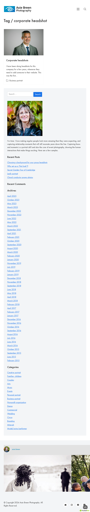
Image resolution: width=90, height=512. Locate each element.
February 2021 (13, 237)
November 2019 (14, 263)
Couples (10, 380)
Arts (8, 384)
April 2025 (11, 196)
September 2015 (14, 353)
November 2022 (14, 215)
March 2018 (12, 301)
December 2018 (14, 278)
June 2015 (11, 357)
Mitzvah (10, 425)
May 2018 (11, 293)
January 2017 (12, 316)
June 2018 (11, 289)
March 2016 (12, 345)
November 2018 (14, 282)
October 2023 (13, 200)
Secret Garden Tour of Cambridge (21, 170)
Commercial (12, 410)
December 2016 (14, 319)
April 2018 (11, 297)
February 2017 (13, 312)
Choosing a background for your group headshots (27, 162)
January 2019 (13, 274)
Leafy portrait (12, 173)
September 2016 (14, 330)
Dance (10, 406)
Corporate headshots (17, 60)
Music (9, 387)
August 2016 (12, 334)
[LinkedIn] (84, 505)
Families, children (14, 376)
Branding (11, 421)
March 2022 (12, 226)
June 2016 (11, 342)
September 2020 (14, 245)
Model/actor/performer (17, 428)
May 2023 (11, 203)
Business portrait (16, 80)
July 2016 (11, 338)
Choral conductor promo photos (20, 177)
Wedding (11, 413)
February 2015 (13, 360)
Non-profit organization (16, 402)
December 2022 (14, 211)
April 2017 (11, 308)
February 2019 (13, 271)
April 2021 (11, 233)
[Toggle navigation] (78, 9)
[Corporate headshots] (23, 42)
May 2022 (11, 222)
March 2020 (12, 252)
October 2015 (13, 349)
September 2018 (14, 286)
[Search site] (85, 9)
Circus (9, 417)
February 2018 (13, 304)
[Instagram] (72, 505)
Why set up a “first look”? (17, 166)
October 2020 (13, 241)
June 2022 (11, 218)
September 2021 (14, 230)
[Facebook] (78, 505)
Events (9, 391)
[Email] (66, 505)
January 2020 (13, 259)
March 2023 (12, 207)
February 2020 (13, 256)
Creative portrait (14, 372)
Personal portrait (14, 395)
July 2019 (11, 267)
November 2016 (14, 323)
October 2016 (13, 327)
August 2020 (12, 248)
